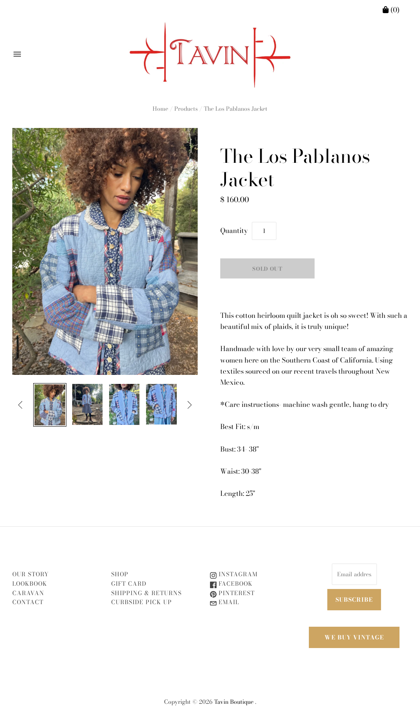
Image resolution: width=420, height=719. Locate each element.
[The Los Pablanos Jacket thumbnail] (49, 404)
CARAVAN (28, 593)
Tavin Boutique (233, 701)
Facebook (235, 583)
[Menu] (17, 54)
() (394, 10)
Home (160, 108)
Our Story (30, 574)
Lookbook (29, 583)
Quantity (234, 230)
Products (186, 108)
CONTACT (27, 602)
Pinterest (236, 593)
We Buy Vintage (354, 637)
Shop (119, 574)
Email (228, 602)
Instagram (237, 574)
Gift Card (128, 583)
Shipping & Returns (146, 593)
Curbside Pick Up (141, 602)
